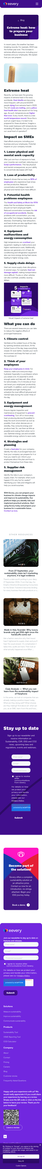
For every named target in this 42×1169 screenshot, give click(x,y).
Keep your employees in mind (16, 369)
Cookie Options (21, 1166)
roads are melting (17, 108)
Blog (5, 1071)
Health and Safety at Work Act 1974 (22, 202)
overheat (27, 242)
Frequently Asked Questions (15, 1080)
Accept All (21, 1156)
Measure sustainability (12, 1011)
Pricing (6, 1062)
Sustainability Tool (11, 1032)
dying (12, 105)
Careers (7, 1067)
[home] (11, 4)
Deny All (21, 1161)
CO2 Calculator (10, 1041)
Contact (7, 1057)
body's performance (12, 164)
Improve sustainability (12, 1016)
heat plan (15, 449)
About (6, 1053)
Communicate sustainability (15, 1021)
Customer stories (10, 1076)
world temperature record (15, 118)
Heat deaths (18, 100)
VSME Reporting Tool (12, 1037)
